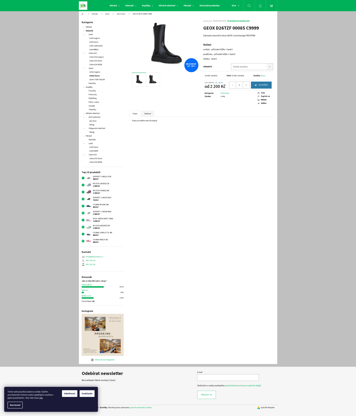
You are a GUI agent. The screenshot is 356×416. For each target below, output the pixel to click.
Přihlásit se (206, 394)
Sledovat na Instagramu (105, 359)
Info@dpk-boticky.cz (94, 256)
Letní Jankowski (96, 45)
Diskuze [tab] (147, 113)
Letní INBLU (93, 49)
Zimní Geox (94, 75)
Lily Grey (93, 121)
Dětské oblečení (93, 113)
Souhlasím (87, 393)
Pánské (89, 136)
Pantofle (92, 83)
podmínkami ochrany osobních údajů (243, 385)
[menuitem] (115, 5)
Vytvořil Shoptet (267, 407)
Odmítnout (69, 393)
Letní (91, 34)
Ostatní (92, 106)
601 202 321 (91, 260)
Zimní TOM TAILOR (97, 79)
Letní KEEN (93, 151)
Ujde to (85, 290)
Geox (263, 75)
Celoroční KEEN (95, 64)
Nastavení (15, 405)
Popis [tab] (135, 113)
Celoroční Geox (95, 60)
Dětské (89, 27)
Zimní (91, 68)
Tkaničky (92, 109)
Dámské (89, 30)
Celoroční (93, 53)
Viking (91, 124)
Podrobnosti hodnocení (238, 21)
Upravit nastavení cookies (141, 407)
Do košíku (263, 85)
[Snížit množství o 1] (232, 85)
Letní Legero (94, 38)
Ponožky (92, 90)
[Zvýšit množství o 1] (246, 85)
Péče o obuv (94, 102)
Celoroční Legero (96, 57)
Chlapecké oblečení (97, 128)
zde (41, 397)
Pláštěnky (93, 98)
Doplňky (89, 87)
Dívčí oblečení (94, 117)
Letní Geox (93, 42)
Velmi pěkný (87, 284)
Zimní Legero (94, 72)
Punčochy (93, 94)
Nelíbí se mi (86, 295)
